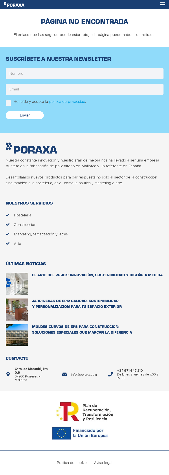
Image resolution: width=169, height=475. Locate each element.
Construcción (25, 224)
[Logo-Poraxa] (14, 4)
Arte (17, 243)
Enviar (25, 115)
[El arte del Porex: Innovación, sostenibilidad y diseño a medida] (17, 284)
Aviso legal (103, 462)
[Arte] (10, 243)
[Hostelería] (10, 215)
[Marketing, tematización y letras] (10, 234)
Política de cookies (72, 462)
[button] (162, 4)
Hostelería (22, 215)
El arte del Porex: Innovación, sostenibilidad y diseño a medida (97, 275)
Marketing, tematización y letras (41, 234)
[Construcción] (10, 224)
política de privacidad (67, 101)
